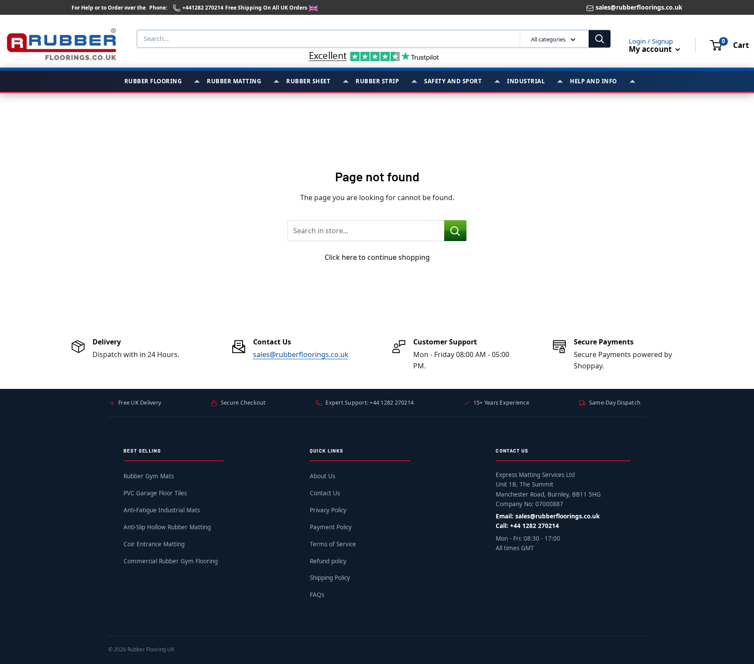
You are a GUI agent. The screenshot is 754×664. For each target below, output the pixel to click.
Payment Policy (331, 527)
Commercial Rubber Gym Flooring (170, 561)
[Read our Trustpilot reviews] (373, 56)
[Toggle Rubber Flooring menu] (194, 81)
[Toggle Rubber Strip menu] (411, 81)
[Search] (599, 39)
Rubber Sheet (308, 81)
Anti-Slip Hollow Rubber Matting (167, 527)
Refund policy (328, 561)
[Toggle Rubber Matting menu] (273, 81)
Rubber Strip (377, 81)
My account (651, 49)
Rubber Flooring (153, 81)
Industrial (526, 81)
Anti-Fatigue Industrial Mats (161, 510)
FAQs (317, 595)
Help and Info (593, 81)
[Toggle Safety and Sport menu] (494, 81)
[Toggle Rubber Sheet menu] (343, 81)
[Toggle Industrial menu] (557, 81)
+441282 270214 (202, 7)
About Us (322, 476)
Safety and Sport (453, 81)
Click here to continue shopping (377, 257)
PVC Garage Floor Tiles (155, 493)
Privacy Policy (328, 510)
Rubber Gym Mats (148, 476)
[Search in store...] (455, 230)
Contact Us (325, 493)
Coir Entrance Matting (154, 544)
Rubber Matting (234, 81)
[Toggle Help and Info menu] (629, 81)
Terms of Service (333, 544)
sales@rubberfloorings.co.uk (639, 7)
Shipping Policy (330, 578)
